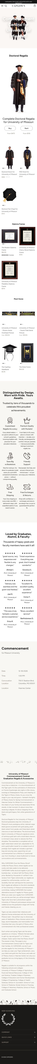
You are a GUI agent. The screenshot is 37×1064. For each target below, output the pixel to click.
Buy (10, 128)
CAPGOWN (9, 1057)
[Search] (7, 6)
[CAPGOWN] (18, 6)
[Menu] (2, 6)
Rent (26, 128)
